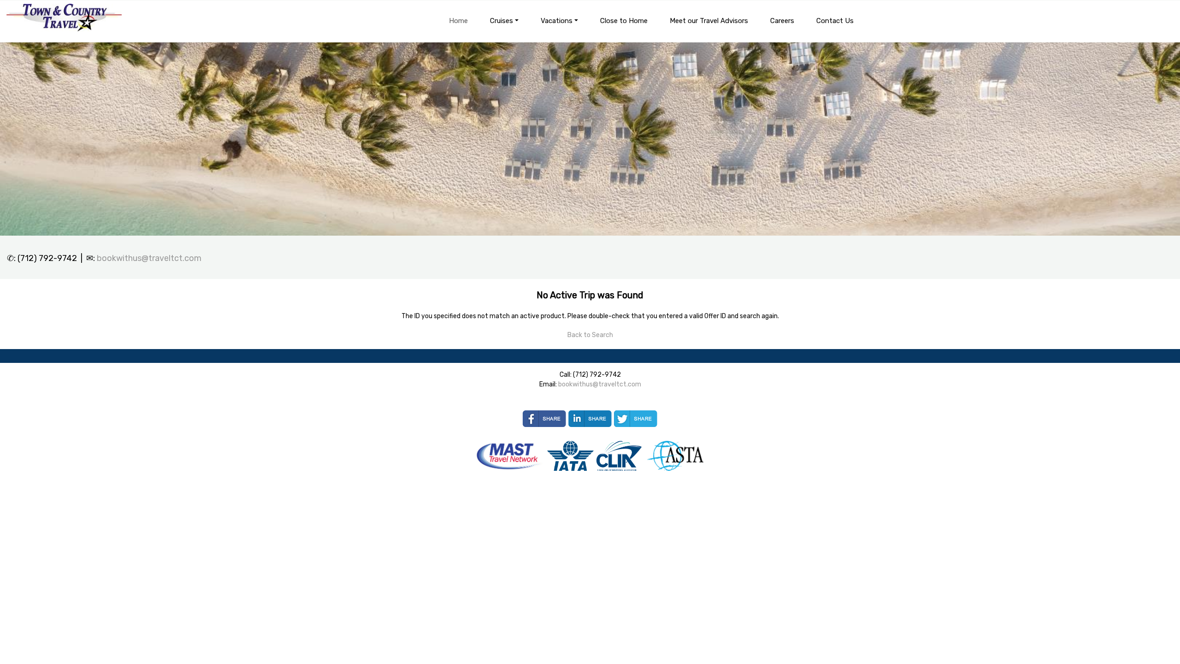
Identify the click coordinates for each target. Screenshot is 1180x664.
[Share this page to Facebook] (544, 418)
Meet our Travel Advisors (709, 21)
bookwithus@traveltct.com (149, 258)
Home (458, 21)
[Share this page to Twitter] (635, 418)
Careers (782, 21)
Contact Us (835, 21)
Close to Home (624, 21)
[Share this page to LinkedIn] (590, 418)
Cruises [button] (501, 21)
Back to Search (590, 335)
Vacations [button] (556, 21)
